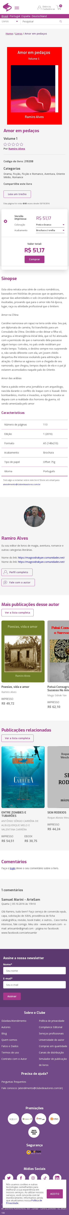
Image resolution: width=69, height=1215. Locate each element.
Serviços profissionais (51, 1033)
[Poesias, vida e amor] (23, 651)
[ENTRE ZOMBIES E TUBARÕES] (23, 777)
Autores (5, 1027)
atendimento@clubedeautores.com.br (22, 484)
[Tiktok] (45, 1178)
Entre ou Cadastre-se (49, 7)
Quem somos (9, 1039)
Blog (4, 1033)
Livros (18, 33)
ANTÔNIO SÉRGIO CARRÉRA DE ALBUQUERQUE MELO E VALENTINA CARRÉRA (19, 825)
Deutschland (39, 16)
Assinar (11, 996)
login (12, 868)
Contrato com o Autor (14, 1058)
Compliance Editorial (50, 1027)
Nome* (7, 964)
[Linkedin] (57, 1178)
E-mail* (8, 978)
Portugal (15, 16)
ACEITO (54, 1193)
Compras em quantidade (53, 1046)
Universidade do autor (51, 1039)
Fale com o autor (19, 582)
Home (9, 33)
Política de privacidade (51, 1020)
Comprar (34, 259)
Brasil (4, 16)
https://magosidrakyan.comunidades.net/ (41, 557)
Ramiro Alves (16, 148)
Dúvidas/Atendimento (13, 1020)
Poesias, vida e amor (15, 687)
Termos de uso (10, 1052)
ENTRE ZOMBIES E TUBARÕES (13, 814)
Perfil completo (18, 572)
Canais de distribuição (51, 1052)
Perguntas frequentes (13, 1081)
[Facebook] (21, 1178)
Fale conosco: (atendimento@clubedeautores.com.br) (32, 1088)
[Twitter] (9, 1178)
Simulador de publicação (53, 1062)
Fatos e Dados (9, 1046)
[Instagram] (33, 1178)
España (25, 16)
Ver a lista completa (17, 612)
